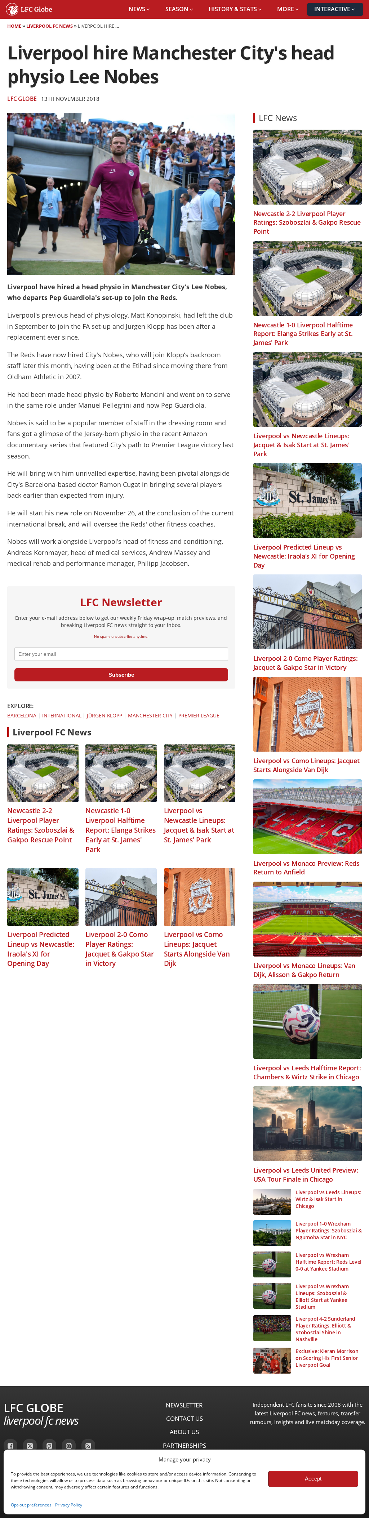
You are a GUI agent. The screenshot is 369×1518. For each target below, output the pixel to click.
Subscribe (121, 675)
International (61, 715)
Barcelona (21, 715)
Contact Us (184, 1418)
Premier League (198, 715)
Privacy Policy (68, 1505)
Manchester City (150, 715)
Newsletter (184, 1405)
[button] (140, 9)
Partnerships (184, 1445)
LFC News (278, 118)
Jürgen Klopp (104, 715)
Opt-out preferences (31, 1505)
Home (14, 26)
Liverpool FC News (49, 26)
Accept (313, 1479)
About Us (184, 1432)
